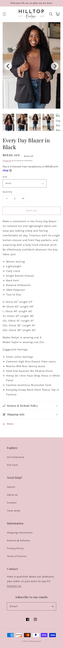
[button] (4, 14)
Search (11, 486)
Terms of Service (17, 556)
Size (5, 176)
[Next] (55, 66)
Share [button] (10, 423)
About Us (12, 494)
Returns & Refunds (18, 540)
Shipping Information (20, 532)
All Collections (15, 457)
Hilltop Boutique (35, 641)
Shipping (7, 161)
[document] (31, 66)
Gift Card (12, 465)
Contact (11, 502)
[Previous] (8, 66)
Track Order (14, 510)
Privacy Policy (15, 548)
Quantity (7, 191)
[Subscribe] (52, 606)
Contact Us (14, 585)
